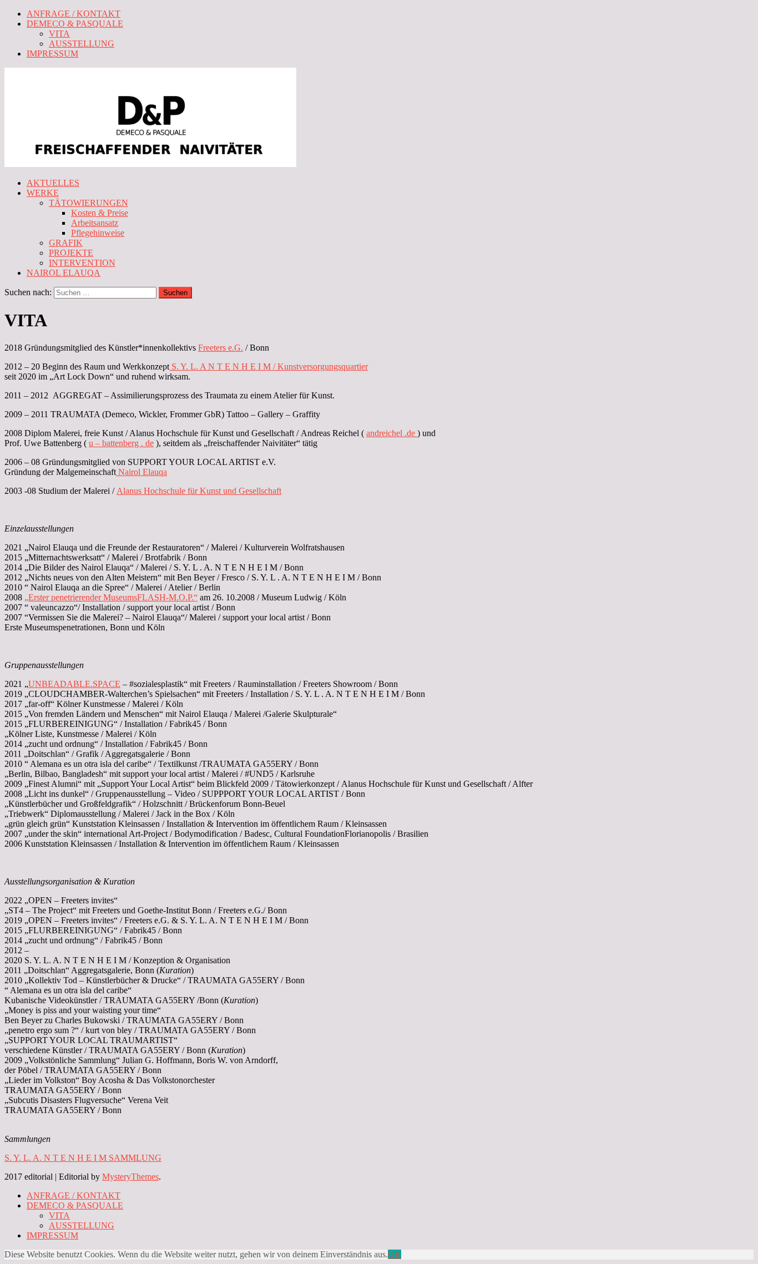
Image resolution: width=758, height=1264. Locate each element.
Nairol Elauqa (141, 472)
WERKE (43, 193)
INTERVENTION (82, 262)
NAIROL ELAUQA (63, 272)
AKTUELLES (53, 183)
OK (394, 1254)
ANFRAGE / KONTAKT (73, 13)
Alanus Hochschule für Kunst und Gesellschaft (199, 491)
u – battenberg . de (121, 443)
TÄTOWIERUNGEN (88, 203)
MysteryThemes (130, 1176)
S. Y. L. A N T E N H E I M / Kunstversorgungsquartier (268, 366)
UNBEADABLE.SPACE (74, 684)
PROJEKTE (71, 252)
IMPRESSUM (52, 53)
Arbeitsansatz (94, 222)
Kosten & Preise (99, 213)
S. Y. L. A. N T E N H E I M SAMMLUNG (82, 1157)
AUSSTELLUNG (81, 43)
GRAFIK (66, 242)
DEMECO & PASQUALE (75, 23)
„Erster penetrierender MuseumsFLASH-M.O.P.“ (111, 597)
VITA (59, 33)
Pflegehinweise (97, 232)
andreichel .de (391, 433)
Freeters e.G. (220, 347)
